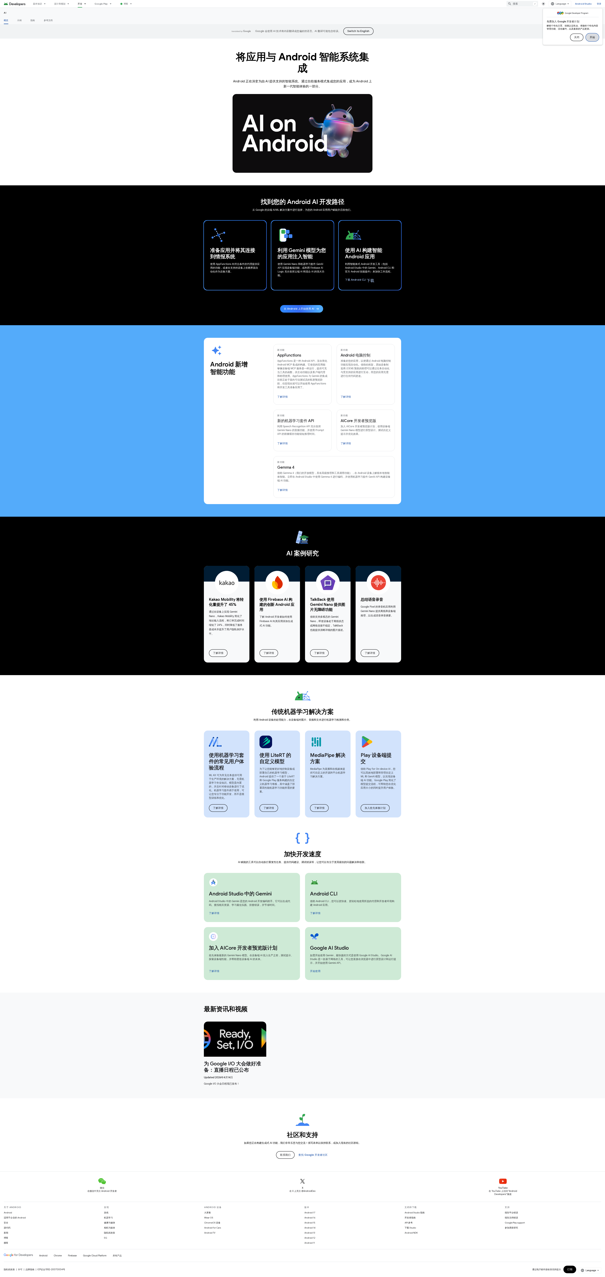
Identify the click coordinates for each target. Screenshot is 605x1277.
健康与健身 (109, 1222)
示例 (19, 20)
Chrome (58, 1255)
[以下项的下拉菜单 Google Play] (112, 4)
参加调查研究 (511, 1227)
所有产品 (117, 1255)
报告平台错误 (511, 1212)
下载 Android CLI (359, 280)
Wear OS (208, 1217)
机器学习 (108, 1217)
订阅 (569, 1269)
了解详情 (282, 396)
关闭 (576, 37)
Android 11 (309, 1242)
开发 (80, 3)
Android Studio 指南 (415, 1212)
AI (5, 12)
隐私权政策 (109, 1232)
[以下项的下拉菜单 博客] (132, 4)
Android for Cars (212, 1227)
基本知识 (37, 3)
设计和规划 (59, 3)
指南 (32, 20)
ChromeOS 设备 (212, 1222)
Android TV (209, 1232)
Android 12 (309, 1237)
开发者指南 (410, 1217)
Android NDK (411, 1232)
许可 (20, 1269)
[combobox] (522, 4)
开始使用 (315, 971)
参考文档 (48, 20)
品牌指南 (30, 1269)
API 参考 (409, 1222)
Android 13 (309, 1232)
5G (105, 1237)
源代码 (7, 1227)
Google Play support (515, 1222)
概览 (6, 20)
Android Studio (583, 3)
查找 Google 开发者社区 (313, 1155)
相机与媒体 (109, 1227)
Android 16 (309, 1217)
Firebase (72, 1255)
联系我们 (285, 1155)
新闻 (6, 1232)
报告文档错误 (511, 1217)
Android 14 (309, 1227)
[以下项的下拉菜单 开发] (86, 4)
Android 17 (309, 1212)
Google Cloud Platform (95, 1255)
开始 (592, 37)
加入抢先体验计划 (375, 808)
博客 (126, 3)
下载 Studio (410, 1227)
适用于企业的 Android (15, 1217)
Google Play (101, 3)
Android (8, 1212)
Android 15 (309, 1222)
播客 (6, 1242)
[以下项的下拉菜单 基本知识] (46, 4)
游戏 (106, 1212)
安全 (6, 1222)
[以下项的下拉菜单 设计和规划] (69, 4)
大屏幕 (207, 1212)
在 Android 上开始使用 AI (301, 309)
